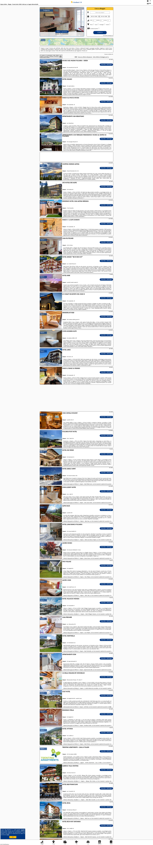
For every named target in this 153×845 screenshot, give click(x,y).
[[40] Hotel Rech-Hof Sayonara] (51, 829)
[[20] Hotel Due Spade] (51, 457)
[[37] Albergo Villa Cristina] (51, 773)
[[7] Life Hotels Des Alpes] (51, 190)
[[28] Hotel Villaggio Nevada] (51, 606)
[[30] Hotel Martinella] (51, 643)
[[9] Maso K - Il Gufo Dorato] (51, 227)
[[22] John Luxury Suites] (51, 495)
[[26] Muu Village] (51, 569)
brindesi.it (76, 2)
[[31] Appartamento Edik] (51, 662)
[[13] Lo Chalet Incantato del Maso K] (51, 301)
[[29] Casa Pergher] (51, 625)
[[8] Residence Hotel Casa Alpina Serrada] (51, 208)
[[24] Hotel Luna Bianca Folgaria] (51, 532)
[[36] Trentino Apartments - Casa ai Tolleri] (51, 755)
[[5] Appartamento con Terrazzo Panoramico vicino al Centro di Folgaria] (51, 142)
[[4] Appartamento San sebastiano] (51, 124)
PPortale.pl (7, 844)
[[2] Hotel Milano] (51, 86)
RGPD (8, 834)
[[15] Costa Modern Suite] (51, 338)
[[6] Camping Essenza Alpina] (51, 171)
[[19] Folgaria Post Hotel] (51, 439)
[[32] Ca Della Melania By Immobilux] (51, 680)
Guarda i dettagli (106, 64)
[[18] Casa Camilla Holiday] (51, 420)
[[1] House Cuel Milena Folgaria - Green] (51, 68)
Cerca (100, 32)
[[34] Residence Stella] (51, 717)
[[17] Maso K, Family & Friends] (51, 376)
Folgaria (42, 62)
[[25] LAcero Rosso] (51, 550)
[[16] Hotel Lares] (51, 357)
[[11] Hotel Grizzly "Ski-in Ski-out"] (51, 264)
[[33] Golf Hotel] (51, 699)
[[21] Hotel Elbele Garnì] (51, 476)
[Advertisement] (76, 398)
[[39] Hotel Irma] (51, 810)
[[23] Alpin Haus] (51, 513)
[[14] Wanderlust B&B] (51, 320)
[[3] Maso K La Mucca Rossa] (51, 105)
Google (22, 829)
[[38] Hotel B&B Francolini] (51, 792)
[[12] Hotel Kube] (51, 283)
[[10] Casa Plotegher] (51, 246)
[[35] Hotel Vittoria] (51, 736)
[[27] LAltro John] (51, 587)
